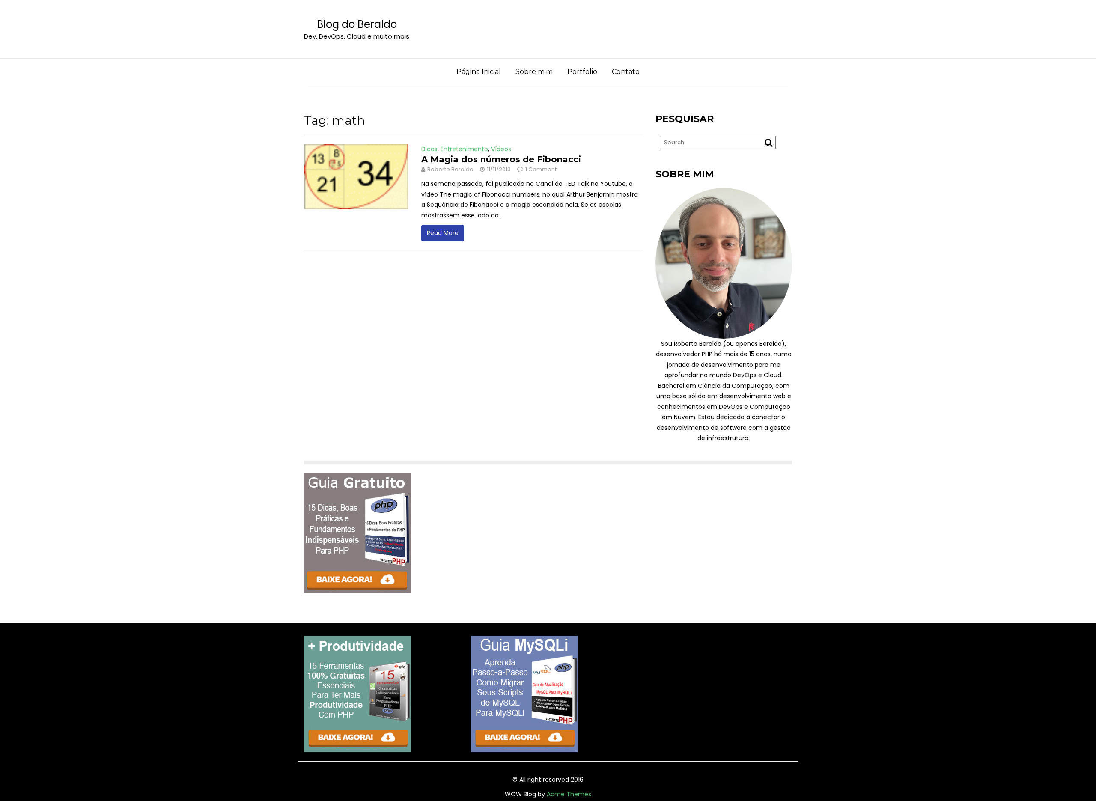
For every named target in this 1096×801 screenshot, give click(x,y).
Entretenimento (464, 149)
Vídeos (501, 149)
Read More (443, 233)
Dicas (429, 149)
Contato (626, 72)
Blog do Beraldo (357, 24)
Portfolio (582, 72)
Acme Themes (569, 794)
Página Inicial (478, 72)
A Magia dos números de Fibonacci (501, 159)
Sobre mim (534, 72)
